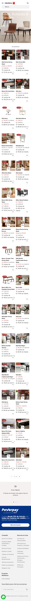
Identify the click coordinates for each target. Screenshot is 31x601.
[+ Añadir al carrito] (12, 73)
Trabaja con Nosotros (8, 554)
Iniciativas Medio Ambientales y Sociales (6, 543)
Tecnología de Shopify (22, 596)
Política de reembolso (8, 565)
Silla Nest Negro (20, 345)
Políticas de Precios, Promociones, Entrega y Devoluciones (23, 559)
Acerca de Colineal (7, 538)
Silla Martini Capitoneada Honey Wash (21, 260)
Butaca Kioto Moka (7, 145)
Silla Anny (5, 118)
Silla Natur (19, 460)
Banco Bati (19, 287)
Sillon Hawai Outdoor (22, 200)
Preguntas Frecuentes (20, 552)
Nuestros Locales (6, 551)
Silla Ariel (18, 316)
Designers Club (6, 568)
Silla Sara (18, 91)
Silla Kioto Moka (6, 173)
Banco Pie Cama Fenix (8, 460)
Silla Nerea (5, 402)
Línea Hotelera (6, 578)
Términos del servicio (8, 562)
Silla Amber (19, 173)
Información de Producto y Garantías (23, 544)
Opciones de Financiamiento (21, 539)
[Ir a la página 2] (19, 476)
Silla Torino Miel (20, 62)
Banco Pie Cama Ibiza (8, 91)
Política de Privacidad (20, 566)
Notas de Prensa (6, 548)
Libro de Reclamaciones (6, 558)
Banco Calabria (20, 431)
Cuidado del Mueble (23, 548)
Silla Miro (18, 374)
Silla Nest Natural (21, 118)
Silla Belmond (20, 145)
